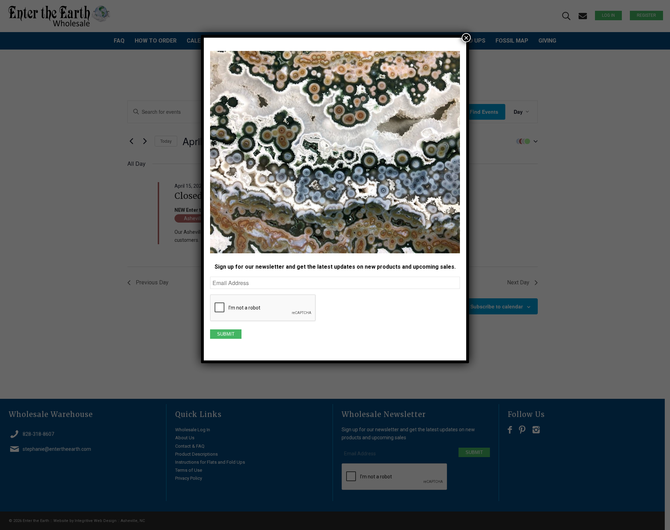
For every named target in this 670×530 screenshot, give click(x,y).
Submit (225, 334)
